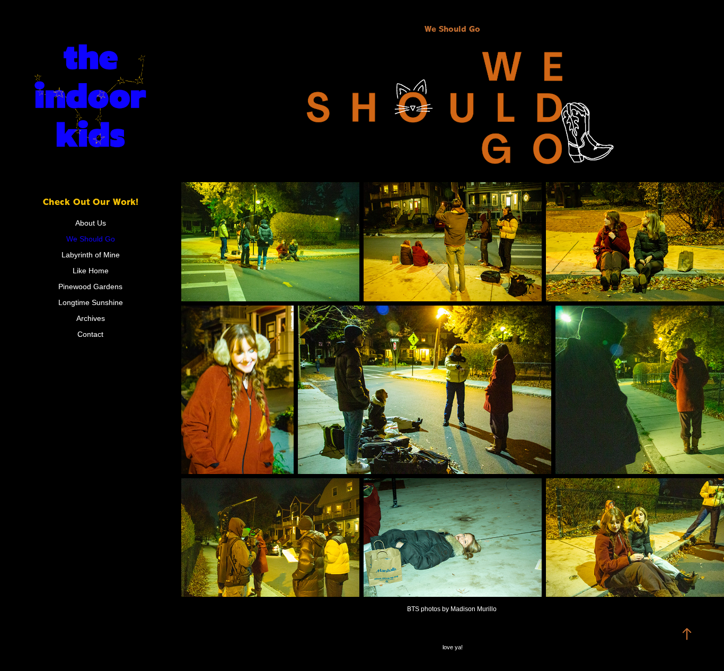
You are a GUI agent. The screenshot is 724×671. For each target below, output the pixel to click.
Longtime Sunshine (90, 302)
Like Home (91, 270)
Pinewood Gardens (90, 286)
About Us (90, 223)
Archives (90, 318)
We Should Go (90, 239)
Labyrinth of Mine (90, 254)
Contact (90, 334)
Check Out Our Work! (90, 201)
